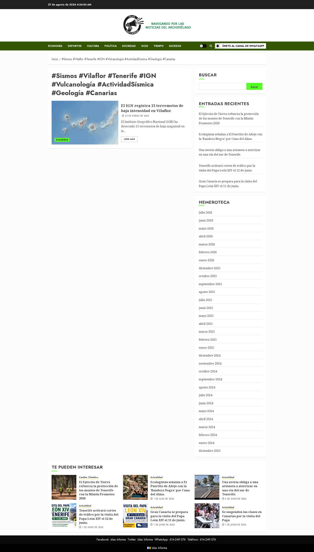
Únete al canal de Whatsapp (243, 46)
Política (110, 46)
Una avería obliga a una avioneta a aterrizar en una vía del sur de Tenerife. (229, 152)
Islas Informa (159, 548)
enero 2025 (206, 348)
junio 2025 (206, 308)
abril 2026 (206, 236)
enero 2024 (206, 443)
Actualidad (62, 139)
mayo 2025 (206, 316)
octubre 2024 (208, 371)
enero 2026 (206, 260)
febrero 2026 (208, 252)
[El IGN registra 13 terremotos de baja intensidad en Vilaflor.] (85, 122)
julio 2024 (205, 395)
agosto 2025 (207, 292)
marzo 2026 (207, 244)
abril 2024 (206, 419)
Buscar (208, 75)
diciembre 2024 (209, 355)
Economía (55, 46)
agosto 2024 (207, 387)
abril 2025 (206, 324)
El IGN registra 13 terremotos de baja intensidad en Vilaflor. (152, 108)
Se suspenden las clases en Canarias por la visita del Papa (242, 516)
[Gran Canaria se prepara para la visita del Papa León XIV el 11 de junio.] (135, 515)
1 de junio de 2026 (92, 527)
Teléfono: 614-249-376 (201, 539)
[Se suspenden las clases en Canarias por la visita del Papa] (207, 515)
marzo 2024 (207, 427)
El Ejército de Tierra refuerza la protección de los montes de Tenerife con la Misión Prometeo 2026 (229, 118)
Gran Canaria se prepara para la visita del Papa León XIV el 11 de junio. (169, 516)
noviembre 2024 (210, 363)
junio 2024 (206, 403)
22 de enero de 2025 (137, 116)
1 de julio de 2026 (164, 499)
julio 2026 (205, 212)
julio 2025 (205, 300)
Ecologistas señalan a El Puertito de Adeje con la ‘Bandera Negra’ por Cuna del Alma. (170, 488)
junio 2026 (206, 220)
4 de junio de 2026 (235, 499)
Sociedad (129, 46)
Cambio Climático (88, 477)
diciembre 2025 (209, 268)
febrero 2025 (208, 340)
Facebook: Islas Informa (111, 539)
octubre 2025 (208, 276)
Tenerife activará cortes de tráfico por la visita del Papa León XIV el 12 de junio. (98, 516)
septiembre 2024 (210, 379)
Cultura (93, 46)
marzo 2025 (207, 332)
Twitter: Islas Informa (140, 539)
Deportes (75, 46)
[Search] (211, 45)
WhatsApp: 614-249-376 (170, 539)
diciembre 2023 (209, 451)
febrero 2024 (208, 435)
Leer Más (129, 139)
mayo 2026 (206, 228)
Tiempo (159, 46)
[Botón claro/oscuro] (203, 46)
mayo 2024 (206, 411)
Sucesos (175, 46)
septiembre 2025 (210, 284)
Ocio (144, 46)
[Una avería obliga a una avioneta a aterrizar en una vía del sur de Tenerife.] (207, 487)
